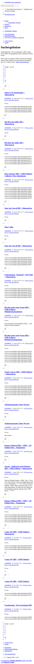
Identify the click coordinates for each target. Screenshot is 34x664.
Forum (6, 21)
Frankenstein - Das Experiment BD (18, 605)
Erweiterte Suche (10, 14)
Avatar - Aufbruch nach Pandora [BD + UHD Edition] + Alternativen (18, 467)
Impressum (8, 647)
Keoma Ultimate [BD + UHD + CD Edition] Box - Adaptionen (18, 447)
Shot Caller (9, 227)
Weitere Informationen (22, 62)
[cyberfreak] (7, 89)
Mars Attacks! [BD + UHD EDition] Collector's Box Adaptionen (18, 175)
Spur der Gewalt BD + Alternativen (18, 208)
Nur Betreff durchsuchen (14, 9)
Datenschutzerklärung (11, 649)
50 (5, 81)
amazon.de (8, 26)
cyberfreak (8, 98)
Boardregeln (8, 651)
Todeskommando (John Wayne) (17, 405)
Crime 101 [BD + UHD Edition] (17, 559)
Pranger (7, 24)
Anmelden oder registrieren (13, 2)
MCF (6, 28)
